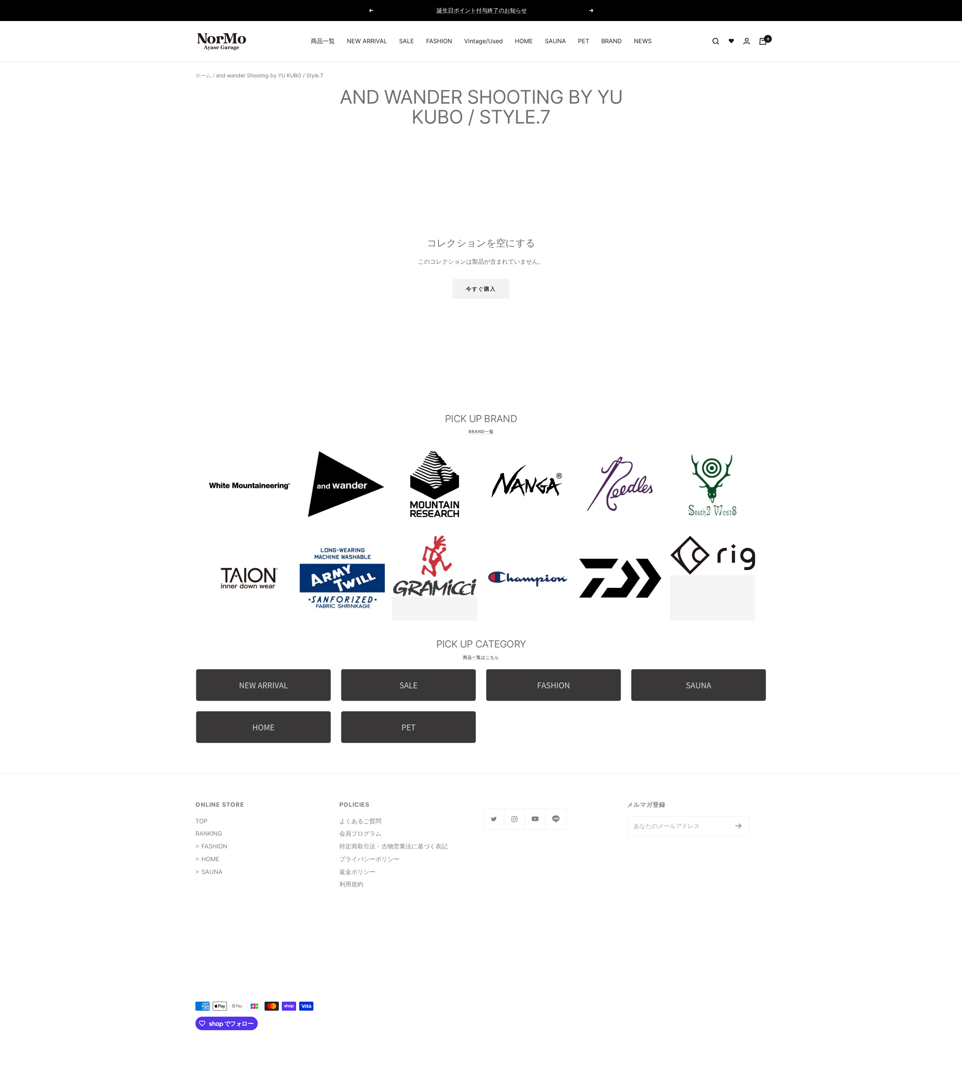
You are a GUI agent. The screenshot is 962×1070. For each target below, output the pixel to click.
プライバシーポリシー (369, 859)
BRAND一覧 (481, 431)
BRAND (611, 41)
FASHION (439, 41)
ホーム (203, 75)
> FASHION (211, 846)
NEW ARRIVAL (367, 41)
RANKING (208, 833)
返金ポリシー (357, 871)
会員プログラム (360, 833)
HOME (524, 41)
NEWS (643, 41)
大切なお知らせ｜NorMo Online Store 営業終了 (482, 10)
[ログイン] (746, 41)
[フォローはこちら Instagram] (514, 819)
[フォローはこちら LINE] (555, 819)
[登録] (738, 826)
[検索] (715, 41)
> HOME (207, 859)
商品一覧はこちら (481, 657)
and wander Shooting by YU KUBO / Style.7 (269, 75)
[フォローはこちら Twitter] (493, 819)
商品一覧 (323, 41)
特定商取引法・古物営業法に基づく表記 (393, 846)
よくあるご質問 (360, 821)
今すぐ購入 (481, 288)
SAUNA (555, 41)
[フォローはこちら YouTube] (535, 819)
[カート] (763, 41)
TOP (201, 821)
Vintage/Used (483, 41)
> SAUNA (208, 871)
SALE (406, 41)
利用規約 (351, 884)
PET (583, 41)
